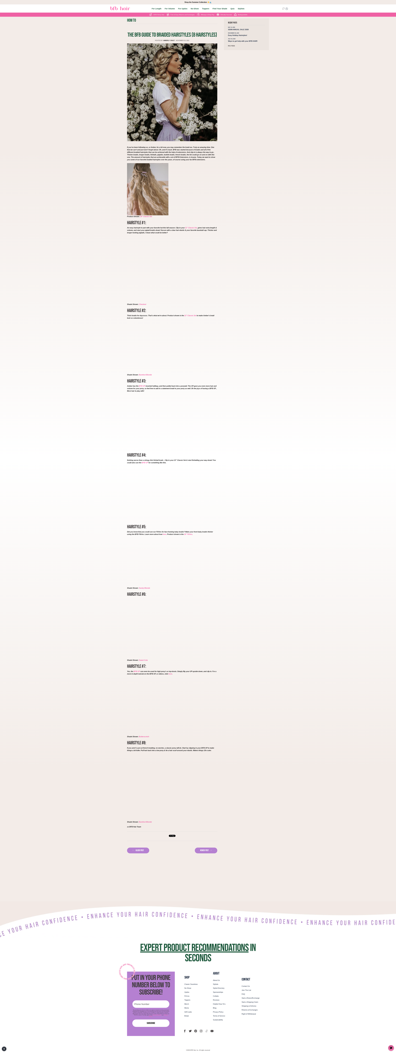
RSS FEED (231, 46)
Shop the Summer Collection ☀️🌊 (198, 2)
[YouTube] (212, 1031)
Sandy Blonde (144, 588)
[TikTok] (206, 1031)
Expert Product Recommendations (194, 948)
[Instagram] (201, 1031)
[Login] (286, 8)
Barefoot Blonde (145, 375)
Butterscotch (144, 736)
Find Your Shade (220, 9)
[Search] (283, 8)
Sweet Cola (143, 660)
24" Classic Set (146, 216)
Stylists (241, 9)
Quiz (232, 9)
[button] (4, 1048)
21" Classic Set (191, 228)
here (164, 534)
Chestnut (142, 304)
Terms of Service (157, 1015)
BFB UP (142, 386)
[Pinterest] (195, 1031)
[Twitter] (190, 1031)
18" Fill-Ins (188, 534)
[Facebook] (185, 1031)
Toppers (205, 9)
